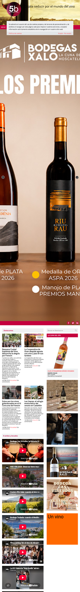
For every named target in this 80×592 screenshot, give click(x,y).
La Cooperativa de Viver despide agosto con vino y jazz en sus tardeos (33, 352)
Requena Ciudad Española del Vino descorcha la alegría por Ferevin (11, 352)
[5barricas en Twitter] (73, 323)
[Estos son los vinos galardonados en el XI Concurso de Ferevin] (11, 392)
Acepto (60, 33)
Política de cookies (15, 33)
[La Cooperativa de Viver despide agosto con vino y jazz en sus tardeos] (34, 340)
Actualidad (13, 380)
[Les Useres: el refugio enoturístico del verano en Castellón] (34, 392)
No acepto (67, 33)
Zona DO (35, 366)
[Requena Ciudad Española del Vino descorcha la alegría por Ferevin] (11, 340)
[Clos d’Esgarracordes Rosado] (62, 353)
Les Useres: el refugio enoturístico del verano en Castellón (33, 403)
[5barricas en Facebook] (68, 323)
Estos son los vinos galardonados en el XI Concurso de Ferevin (11, 403)
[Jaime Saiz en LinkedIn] (77, 323)
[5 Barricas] (13, 9)
